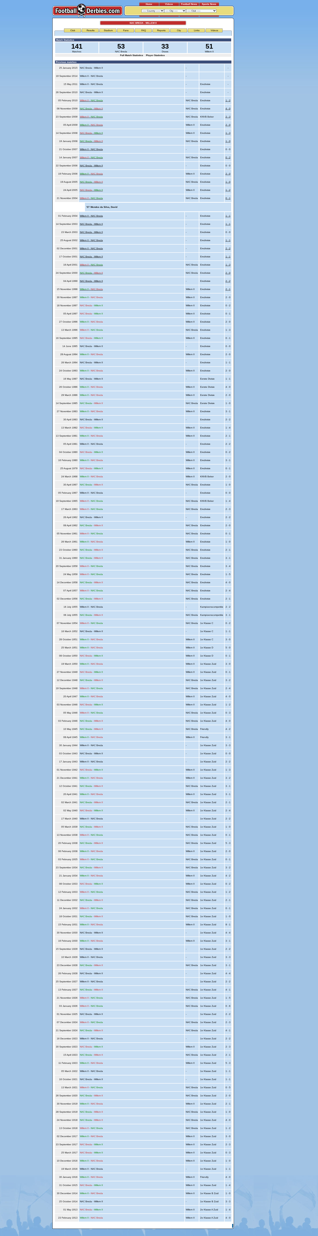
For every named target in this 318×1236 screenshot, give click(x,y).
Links (197, 30)
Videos (169, 4)
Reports (161, 30)
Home (149, 4)
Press (189, 1226)
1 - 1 (228, 216)
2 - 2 (228, 248)
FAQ (143, 30)
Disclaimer (200, 1226)
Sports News (209, 4)
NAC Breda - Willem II (91, 165)
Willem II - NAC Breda (91, 149)
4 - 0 (228, 108)
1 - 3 (228, 133)
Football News (189, 4)
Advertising (176, 1226)
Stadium (108, 30)
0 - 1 (228, 198)
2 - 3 (228, 116)
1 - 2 (228, 100)
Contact (226, 1226)
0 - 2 (228, 157)
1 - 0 (228, 141)
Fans (126, 30)
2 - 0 (228, 125)
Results (91, 30)
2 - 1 (228, 289)
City (179, 30)
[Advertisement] (252, 88)
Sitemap (213, 1226)
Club (72, 30)
